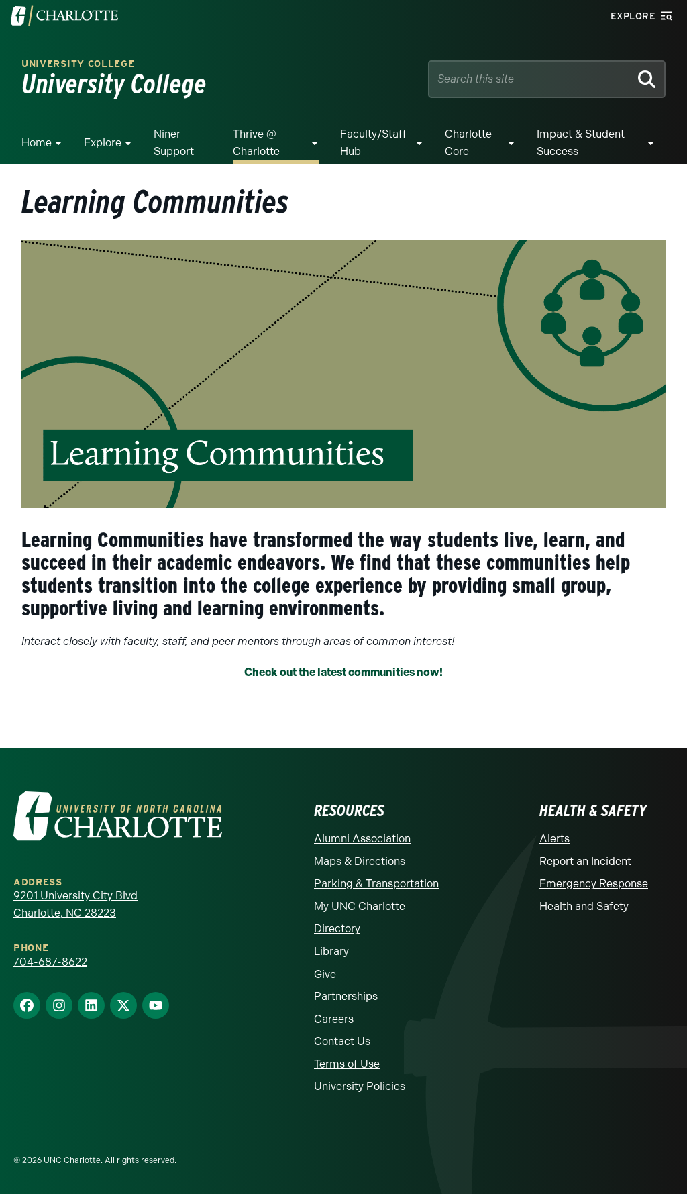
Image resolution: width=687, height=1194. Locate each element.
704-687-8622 (50, 962)
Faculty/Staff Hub (373, 143)
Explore (102, 142)
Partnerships (346, 996)
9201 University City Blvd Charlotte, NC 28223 (75, 904)
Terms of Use (347, 1064)
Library (331, 951)
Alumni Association (362, 838)
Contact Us (342, 1041)
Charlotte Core (468, 143)
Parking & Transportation (376, 883)
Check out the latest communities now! (343, 672)
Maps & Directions (359, 861)
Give (325, 974)
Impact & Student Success (581, 143)
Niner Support (174, 143)
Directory (337, 928)
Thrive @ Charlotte (256, 143)
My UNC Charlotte (359, 906)
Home (36, 142)
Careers (334, 1019)
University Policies (359, 1086)
